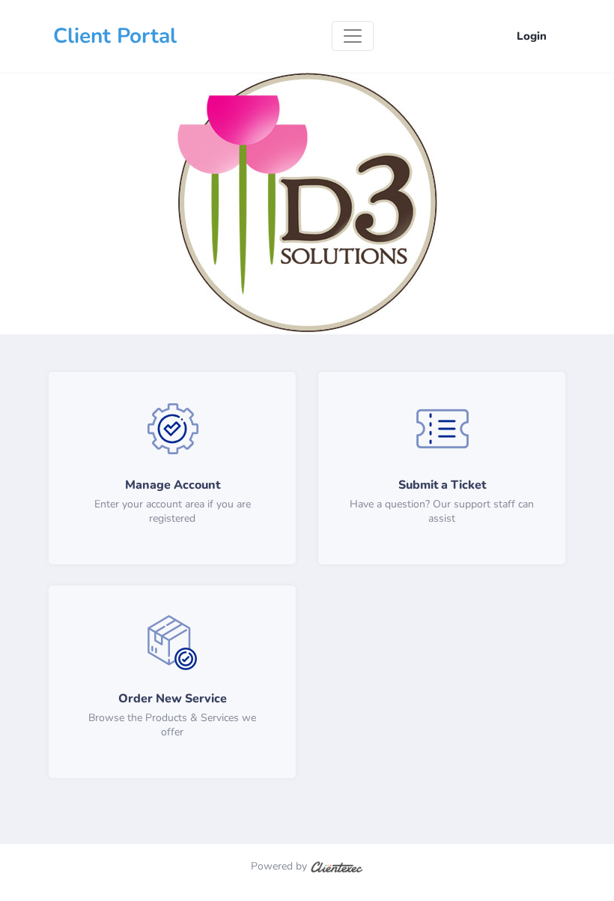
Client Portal (115, 36)
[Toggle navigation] (353, 36)
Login (532, 35)
